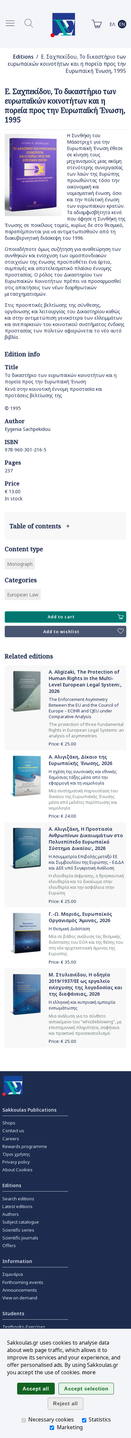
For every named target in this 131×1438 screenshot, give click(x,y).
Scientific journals (20, 1238)
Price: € (62, 744)
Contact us (13, 1130)
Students (13, 1313)
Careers (10, 1139)
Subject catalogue (20, 1222)
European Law (22, 594)
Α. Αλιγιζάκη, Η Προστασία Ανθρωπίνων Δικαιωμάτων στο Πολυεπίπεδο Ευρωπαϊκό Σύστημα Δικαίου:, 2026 (86, 838)
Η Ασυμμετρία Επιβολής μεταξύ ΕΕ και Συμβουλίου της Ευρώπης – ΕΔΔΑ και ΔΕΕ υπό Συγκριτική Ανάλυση (86, 862)
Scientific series (18, 1230)
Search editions (18, 1199)
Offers (9, 1245)
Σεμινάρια (12, 1274)
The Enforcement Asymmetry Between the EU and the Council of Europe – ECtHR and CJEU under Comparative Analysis (84, 708)
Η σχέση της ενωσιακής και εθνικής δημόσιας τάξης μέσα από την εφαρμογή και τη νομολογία (83, 777)
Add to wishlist (61, 632)
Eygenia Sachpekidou (27, 429)
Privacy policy (16, 1162)
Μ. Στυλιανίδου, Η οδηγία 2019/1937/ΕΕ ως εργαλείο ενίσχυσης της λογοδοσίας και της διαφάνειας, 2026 (85, 984)
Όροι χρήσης (16, 1154)
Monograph (20, 564)
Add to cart (61, 617)
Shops (8, 1123)
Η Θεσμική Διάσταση (69, 929)
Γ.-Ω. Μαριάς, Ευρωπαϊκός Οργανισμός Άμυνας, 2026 (80, 917)
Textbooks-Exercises (23, 1327)
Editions (23, 56)
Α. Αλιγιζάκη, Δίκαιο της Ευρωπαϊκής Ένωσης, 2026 (80, 760)
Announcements (19, 1290)
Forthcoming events (22, 1282)
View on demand (19, 1298)
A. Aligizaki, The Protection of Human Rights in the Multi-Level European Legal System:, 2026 (85, 681)
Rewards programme (24, 1146)
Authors (10, 1214)
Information (17, 1261)
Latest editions (17, 1206)
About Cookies (17, 1170)
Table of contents (39, 526)
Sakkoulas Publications (29, 1110)
